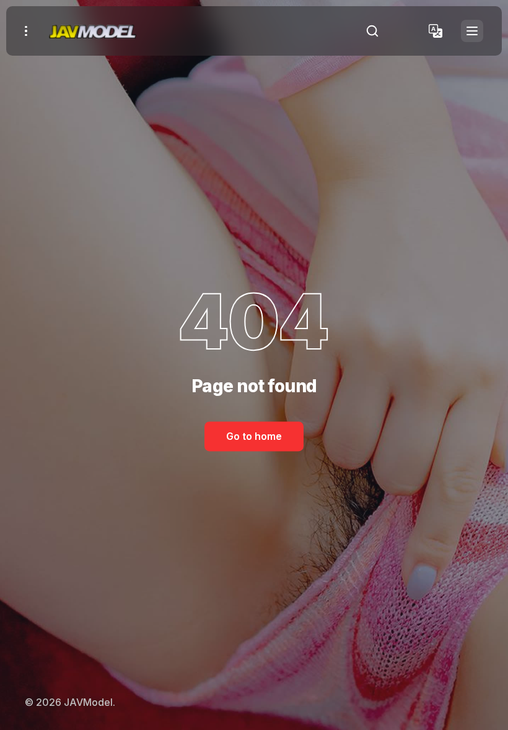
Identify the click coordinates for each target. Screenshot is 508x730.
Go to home (254, 436)
